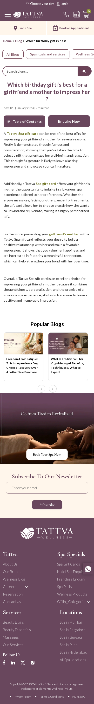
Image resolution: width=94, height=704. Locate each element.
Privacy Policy (22, 696)
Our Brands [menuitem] (12, 571)
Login (64, 4)
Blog (18, 41)
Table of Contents (27, 121)
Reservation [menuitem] (13, 594)
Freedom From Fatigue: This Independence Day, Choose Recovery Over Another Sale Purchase (22, 365)
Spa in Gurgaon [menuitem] (71, 637)
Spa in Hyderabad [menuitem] (73, 652)
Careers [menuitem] (9, 586)
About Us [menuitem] (10, 564)
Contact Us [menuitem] (12, 601)
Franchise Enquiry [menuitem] (71, 579)
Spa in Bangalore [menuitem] (73, 629)
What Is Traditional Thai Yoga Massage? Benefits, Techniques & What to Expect (67, 365)
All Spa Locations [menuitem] (73, 660)
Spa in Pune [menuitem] (69, 645)
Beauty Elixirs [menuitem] (13, 622)
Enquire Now (69, 121)
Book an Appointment (74, 28)
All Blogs (13, 54)
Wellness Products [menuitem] (72, 594)
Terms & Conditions (51, 696)
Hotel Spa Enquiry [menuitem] (71, 571)
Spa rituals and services (47, 54)
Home (7, 41)
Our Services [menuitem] (13, 645)
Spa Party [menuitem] (64, 586)
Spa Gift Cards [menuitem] (68, 564)
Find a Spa (25, 28)
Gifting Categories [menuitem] (71, 601)
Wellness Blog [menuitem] (14, 579)
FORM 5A (78, 696)
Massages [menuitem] (11, 637)
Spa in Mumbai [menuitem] (71, 622)
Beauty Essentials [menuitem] (17, 629)
